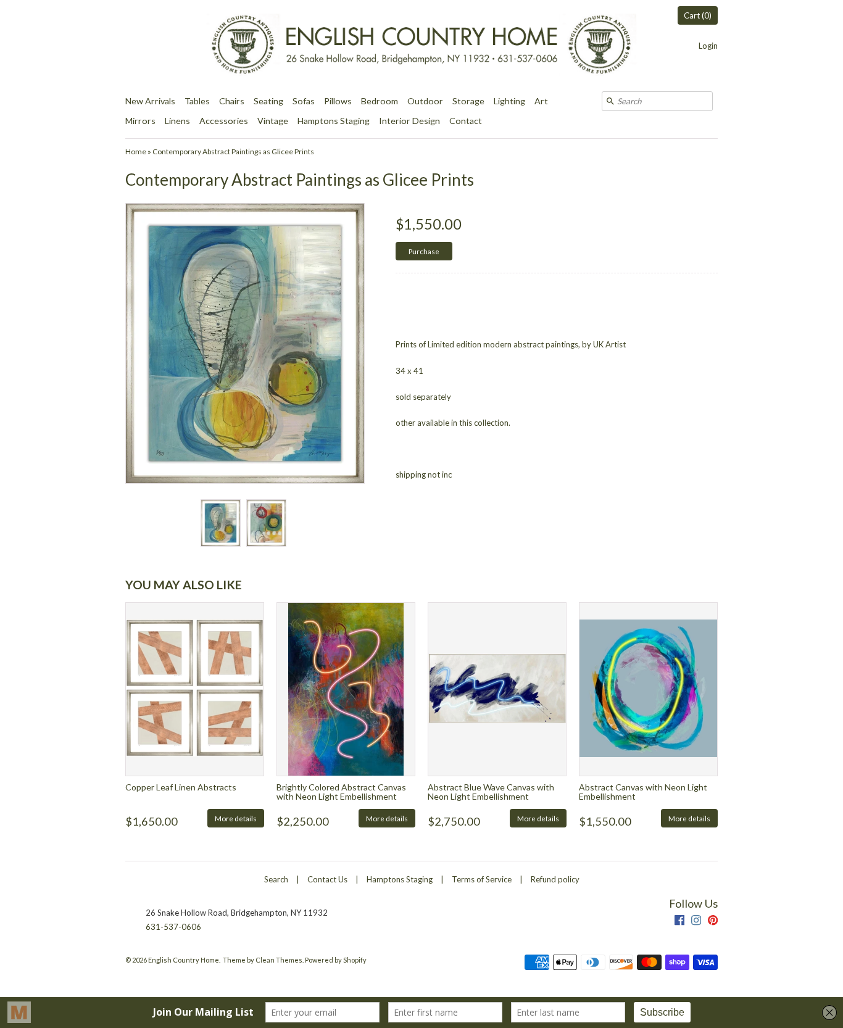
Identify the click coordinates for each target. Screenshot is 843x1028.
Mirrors (140, 120)
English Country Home (183, 960)
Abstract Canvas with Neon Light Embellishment (643, 792)
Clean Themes (278, 960)
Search (276, 879)
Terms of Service (482, 879)
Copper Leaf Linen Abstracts (180, 787)
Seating (268, 101)
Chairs (231, 101)
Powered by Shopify (336, 960)
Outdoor (425, 101)
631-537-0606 (173, 927)
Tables (197, 101)
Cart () (698, 15)
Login (708, 46)
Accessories (223, 120)
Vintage (272, 120)
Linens (177, 120)
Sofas (304, 101)
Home (135, 151)
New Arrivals (150, 101)
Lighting (509, 101)
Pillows (338, 101)
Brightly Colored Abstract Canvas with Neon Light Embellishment (341, 792)
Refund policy (555, 879)
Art (541, 101)
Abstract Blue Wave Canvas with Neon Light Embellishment (491, 792)
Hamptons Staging (333, 120)
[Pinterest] (713, 921)
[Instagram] (696, 921)
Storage (468, 101)
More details (236, 818)
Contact (465, 120)
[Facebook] (679, 921)
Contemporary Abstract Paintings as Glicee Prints (233, 151)
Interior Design (409, 120)
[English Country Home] (421, 45)
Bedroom (379, 101)
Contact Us (327, 879)
